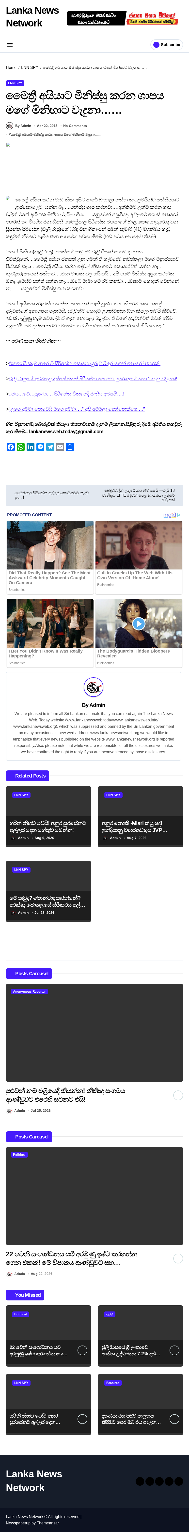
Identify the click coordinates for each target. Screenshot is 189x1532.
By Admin (23, 126)
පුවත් (109, 1314)
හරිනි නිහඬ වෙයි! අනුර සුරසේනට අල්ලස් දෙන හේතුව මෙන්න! (34, 1422)
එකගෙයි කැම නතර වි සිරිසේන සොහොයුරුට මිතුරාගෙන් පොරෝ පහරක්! (84, 363)
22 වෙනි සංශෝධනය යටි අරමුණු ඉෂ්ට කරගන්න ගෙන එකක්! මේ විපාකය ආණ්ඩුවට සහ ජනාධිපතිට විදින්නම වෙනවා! (71, 1262)
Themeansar (48, 1523)
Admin (97, 705)
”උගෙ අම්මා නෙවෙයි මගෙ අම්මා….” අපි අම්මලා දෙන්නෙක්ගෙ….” (77, 409)
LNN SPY (15, 83)
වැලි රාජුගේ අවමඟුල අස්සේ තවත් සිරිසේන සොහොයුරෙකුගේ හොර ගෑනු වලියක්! (93, 378)
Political (19, 1155)
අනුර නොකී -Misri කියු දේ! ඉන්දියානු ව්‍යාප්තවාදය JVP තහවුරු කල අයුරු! (132, 830)
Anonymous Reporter (29, 991)
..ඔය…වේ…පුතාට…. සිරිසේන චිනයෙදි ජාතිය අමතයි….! (66, 393)
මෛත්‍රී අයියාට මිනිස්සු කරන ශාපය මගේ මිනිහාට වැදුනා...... (56, 134)
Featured (113, 1383)
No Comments (75, 126)
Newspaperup (18, 1523)
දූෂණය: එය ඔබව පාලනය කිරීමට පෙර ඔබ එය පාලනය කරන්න (130, 1422)
